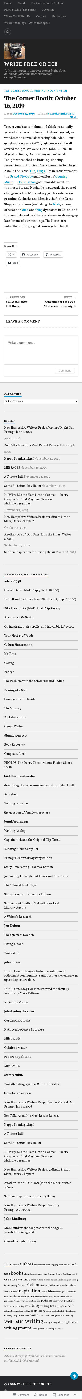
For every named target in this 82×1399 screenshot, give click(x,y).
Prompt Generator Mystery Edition (28, 858)
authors (26, 1264)
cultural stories (43, 1280)
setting (27, 1311)
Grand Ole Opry (21, 176)
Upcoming (48, 10)
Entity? (9, 672)
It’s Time (10, 654)
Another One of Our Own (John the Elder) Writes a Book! (37, 537)
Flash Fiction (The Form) (20, 10)
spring (48, 1311)
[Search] (7, 31)
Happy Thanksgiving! (19, 459)
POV (61, 1301)
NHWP (57, 1296)
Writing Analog (15, 831)
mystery (29, 1296)
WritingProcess (67, 1322)
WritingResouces (39, 1328)
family (7, 1285)
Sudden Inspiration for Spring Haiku (29, 552)
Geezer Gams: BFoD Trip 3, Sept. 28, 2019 (31, 590)
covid (74, 1274)
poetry (56, 1301)
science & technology (13, 1311)
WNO (41, 1315)
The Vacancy (12, 708)
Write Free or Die (31, 64)
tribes (27, 1315)
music (21, 1296)
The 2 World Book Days (20, 885)
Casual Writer (13, 726)
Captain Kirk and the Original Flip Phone (32, 840)
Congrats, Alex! (15, 754)
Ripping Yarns (61, 1306)
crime (33, 1280)
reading (32, 1306)
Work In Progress (52, 1315)
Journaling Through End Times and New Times (36, 876)
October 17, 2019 (23, 114)
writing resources (55, 1328)
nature (50, 1296)
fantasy (13, 1285)
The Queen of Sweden (19, 935)
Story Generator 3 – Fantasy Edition (28, 867)
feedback (22, 1285)
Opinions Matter (15, 1048)
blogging (54, 1264)
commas (38, 1274)
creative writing (17, 1279)
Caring (9, 663)
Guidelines (59, 16)
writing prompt (17, 1328)
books (17, 1273)
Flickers (43, 1285)
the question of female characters (27, 813)
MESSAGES (12, 468)
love (6, 1296)
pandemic (8, 1301)
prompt (69, 1301)
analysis (15, 1264)
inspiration (28, 1291)
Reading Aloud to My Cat (21, 849)
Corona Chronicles (17, 1021)
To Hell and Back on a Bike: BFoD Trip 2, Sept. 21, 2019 (40, 599)
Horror (7, 1291)
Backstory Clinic (15, 717)
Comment (65, 370)
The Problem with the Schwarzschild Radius (34, 681)
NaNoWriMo (41, 1296)
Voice (34, 1315)
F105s (41, 171)
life (50, 1291)
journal (44, 1291)
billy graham (39, 1264)
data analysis (57, 1280)
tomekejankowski (61, 114)
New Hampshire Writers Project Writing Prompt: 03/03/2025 (31, 1207)
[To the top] (74, 1376)
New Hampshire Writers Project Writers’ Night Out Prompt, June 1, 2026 (39, 430)
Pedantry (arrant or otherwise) (26, 1301)
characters (29, 1274)
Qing (39, 210)
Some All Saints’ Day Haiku (22, 486)
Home (8, 3)
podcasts (46, 1301)
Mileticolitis (12, 1039)
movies (13, 1296)
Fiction (32, 1285)
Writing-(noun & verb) (50, 91)
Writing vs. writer (16, 803)
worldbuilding (66, 1315)
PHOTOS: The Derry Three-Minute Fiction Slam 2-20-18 (38, 765)
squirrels (56, 1311)
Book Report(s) (14, 745)
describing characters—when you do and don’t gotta (40, 785)
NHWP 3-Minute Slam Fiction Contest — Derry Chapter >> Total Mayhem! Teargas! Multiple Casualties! (36, 499)
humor (14, 1291)
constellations (49, 1274)
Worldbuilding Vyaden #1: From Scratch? (32, 1084)
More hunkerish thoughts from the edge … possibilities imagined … (33, 1230)
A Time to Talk (13, 477)
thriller (21, 1315)
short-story (38, 1311)
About (21, 3)
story (15, 1315)
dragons (67, 1280)
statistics (64, 1311)
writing (34, 1321)
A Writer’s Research (18, 917)
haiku (51, 1285)
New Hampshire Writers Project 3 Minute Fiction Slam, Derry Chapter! (37, 519)
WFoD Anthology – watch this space (27, 23)
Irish (56, 204)
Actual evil (11, 794)
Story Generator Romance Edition (27, 894)
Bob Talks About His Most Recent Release (31, 445)
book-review (64, 1264)
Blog (48, 1264)
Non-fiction (66, 1296)
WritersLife (14, 1322)
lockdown (71, 1291)
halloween (60, 1285)
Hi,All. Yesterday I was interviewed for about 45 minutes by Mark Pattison (36, 991)
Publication (9, 1306)
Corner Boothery (63, 1274)
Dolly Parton (27, 182)
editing (74, 1280)
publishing (19, 1306)
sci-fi (71, 1306)
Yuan (25, 210)
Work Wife (11, 953)
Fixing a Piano (13, 944)
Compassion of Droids (19, 699)
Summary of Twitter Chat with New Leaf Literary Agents (31, 905)
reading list (46, 1306)
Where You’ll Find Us (17, 16)
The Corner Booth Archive (47, 3)
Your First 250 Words (18, 636)
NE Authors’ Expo (16, 1002)
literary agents (59, 1291)
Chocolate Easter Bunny (20, 1241)
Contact (41, 16)
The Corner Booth (18, 91)
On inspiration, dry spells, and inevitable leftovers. (39, 627)
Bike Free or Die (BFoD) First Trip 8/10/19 (32, 609)
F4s (32, 171)
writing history (50, 1322)
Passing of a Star (15, 690)
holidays (70, 1285)
